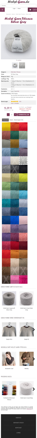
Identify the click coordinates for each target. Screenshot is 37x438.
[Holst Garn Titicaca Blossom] (14, 240)
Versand (29, 107)
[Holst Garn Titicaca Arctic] (23, 147)
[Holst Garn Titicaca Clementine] (14, 257)
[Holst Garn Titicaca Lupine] (14, 232)
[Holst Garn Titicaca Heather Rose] (6, 232)
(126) (16, 102)
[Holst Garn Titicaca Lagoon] (23, 198)
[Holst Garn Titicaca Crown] (23, 257)
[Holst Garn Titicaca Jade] (14, 198)
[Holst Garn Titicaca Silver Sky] (23, 206)
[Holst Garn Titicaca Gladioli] (23, 283)
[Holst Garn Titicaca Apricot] (14, 130)
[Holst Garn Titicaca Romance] (23, 232)
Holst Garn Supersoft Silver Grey (9, 309)
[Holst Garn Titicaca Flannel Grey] (6, 172)
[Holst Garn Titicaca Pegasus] (6, 155)
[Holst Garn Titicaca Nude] (23, 223)
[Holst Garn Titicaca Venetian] (23, 249)
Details (11, 120)
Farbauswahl (5, 120)
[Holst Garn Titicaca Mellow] (23, 138)
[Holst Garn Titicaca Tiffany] (6, 206)
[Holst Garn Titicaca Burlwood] (6, 138)
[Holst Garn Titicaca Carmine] (14, 249)
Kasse (19, 8)
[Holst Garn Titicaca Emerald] (14, 189)
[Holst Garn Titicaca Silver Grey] (15, 65)
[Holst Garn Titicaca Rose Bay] (23, 240)
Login (14, 8)
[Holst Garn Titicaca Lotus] (14, 283)
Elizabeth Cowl (9, 368)
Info (18, 91)
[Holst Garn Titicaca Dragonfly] (23, 215)
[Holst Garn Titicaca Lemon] (6, 130)
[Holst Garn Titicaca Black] (23, 172)
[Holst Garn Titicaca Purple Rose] (6, 240)
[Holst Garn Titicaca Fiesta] (6, 257)
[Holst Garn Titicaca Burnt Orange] (6, 266)
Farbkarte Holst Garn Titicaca (9, 398)
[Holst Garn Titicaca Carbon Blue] (14, 215)
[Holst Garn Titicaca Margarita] (6, 181)
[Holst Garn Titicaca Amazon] (23, 189)
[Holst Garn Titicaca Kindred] (23, 130)
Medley (27, 368)
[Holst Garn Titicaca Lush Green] (14, 138)
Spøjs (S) (26, 339)
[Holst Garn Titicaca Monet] (6, 198)
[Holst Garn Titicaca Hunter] (6, 189)
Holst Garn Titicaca (15, 72)
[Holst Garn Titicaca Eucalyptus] (6, 147)
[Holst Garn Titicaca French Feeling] (6, 164)
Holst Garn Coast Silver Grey (26, 309)
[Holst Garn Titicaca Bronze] (14, 147)
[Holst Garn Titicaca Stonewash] (6, 215)
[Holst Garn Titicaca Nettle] (14, 181)
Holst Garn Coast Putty (26, 398)
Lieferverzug (29, 408)
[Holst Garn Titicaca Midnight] (6, 223)
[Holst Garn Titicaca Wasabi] (23, 181)
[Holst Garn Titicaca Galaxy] (14, 206)
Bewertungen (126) (18, 120)
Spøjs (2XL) (9, 339)
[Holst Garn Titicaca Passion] (14, 223)
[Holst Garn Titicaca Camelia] (6, 249)
